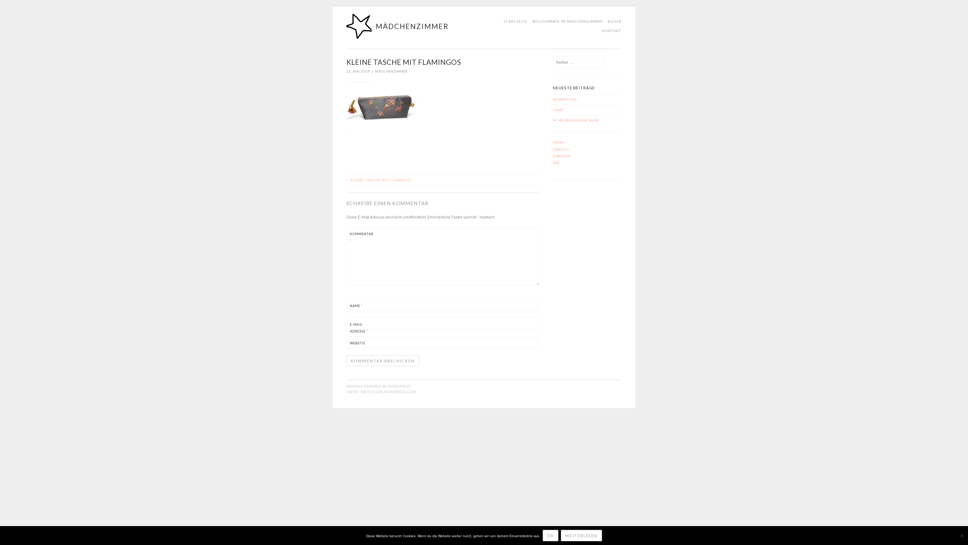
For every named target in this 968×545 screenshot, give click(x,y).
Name (356, 306)
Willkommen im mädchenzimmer (567, 21)
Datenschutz (562, 156)
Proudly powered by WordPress (378, 386)
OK (550, 535)
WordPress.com (400, 392)
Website (358, 343)
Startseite (516, 21)
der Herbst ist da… (566, 99)
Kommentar (361, 237)
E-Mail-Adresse (359, 327)
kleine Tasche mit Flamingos (379, 180)
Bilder (615, 21)
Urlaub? (558, 109)
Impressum (561, 149)
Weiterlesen (581, 535)
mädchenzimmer (412, 26)
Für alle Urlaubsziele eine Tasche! (576, 120)
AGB (556, 163)
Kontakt (612, 31)
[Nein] (961, 535)
